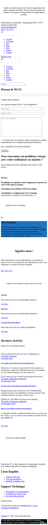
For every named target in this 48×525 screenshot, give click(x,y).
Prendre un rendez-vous (15, 481)
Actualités (5, 356)
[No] (45, 523)
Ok (42, 523)
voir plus (4, 304)
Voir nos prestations (13, 479)
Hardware (4, 309)
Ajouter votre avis (13, 477)
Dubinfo (4, 516)
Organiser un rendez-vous (16, 494)
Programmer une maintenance (17, 492)
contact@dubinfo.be (11, 508)
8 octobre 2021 (7, 358)
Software (4, 295)
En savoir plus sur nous (15, 496)
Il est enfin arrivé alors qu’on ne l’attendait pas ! (17, 363)
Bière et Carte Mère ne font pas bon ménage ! (16, 408)
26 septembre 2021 (8, 381)
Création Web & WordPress (10, 322)
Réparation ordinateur (18, 379)
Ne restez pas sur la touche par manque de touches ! (18, 386)
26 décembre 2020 (8, 404)
